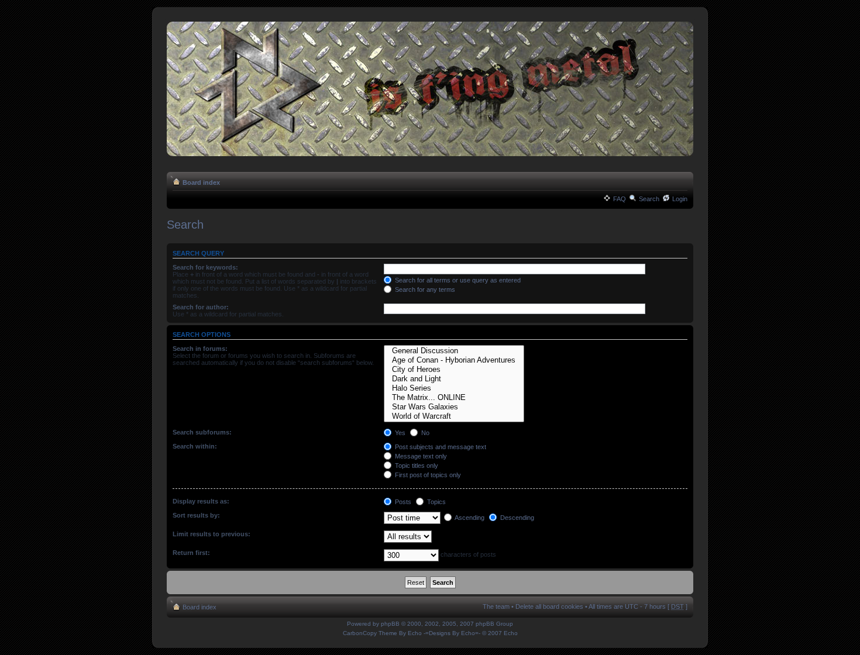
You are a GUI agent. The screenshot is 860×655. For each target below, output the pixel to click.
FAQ (619, 198)
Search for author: (201, 307)
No (424, 432)
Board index (201, 182)
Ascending (468, 517)
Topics (435, 501)
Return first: (191, 552)
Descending (516, 517)
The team (496, 606)
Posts (402, 501)
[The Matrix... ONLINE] (454, 397)
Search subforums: (202, 432)
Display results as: (201, 501)
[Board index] (430, 89)
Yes (399, 432)
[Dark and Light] (454, 379)
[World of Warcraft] (454, 416)
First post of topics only (427, 474)
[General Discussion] (454, 351)
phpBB (390, 623)
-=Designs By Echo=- (452, 633)
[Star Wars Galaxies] (454, 407)
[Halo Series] (454, 388)
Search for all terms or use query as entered (457, 280)
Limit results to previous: (211, 533)
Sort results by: (196, 515)
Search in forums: (200, 348)
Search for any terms (424, 289)
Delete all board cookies (549, 606)
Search (649, 198)
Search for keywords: (205, 267)
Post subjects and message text (439, 446)
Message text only (420, 456)
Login (679, 198)
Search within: (195, 446)
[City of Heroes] (454, 369)
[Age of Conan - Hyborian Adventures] (454, 360)
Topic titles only (415, 465)
